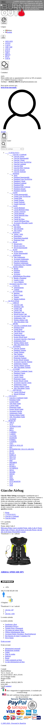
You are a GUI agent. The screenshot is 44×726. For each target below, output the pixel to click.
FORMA (12, 440)
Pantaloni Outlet (14, 400)
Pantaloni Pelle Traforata (22, 187)
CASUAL (14, 286)
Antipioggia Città (19, 318)
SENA (11, 470)
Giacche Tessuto (19, 170)
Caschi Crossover (20, 211)
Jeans (15, 175)
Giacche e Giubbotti (17, 154)
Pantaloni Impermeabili (21, 177)
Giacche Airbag (19, 156)
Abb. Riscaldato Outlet (17, 417)
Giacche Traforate (20, 172)
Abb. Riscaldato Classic (22, 388)
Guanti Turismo (19, 352)
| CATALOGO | (12, 153)
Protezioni (14, 232)
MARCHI (10, 421)
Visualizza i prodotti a (9, 663)
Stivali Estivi (18, 244)
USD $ (7, 58)
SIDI (11, 476)
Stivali (13, 242)
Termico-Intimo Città (21, 320)
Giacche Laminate (20, 164)
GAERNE (13, 441)
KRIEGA (12, 455)
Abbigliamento (19, 287)
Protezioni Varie (19, 240)
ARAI (11, 428)
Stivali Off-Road (19, 394)
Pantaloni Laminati (20, 183)
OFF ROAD (15, 390)
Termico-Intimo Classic (21, 386)
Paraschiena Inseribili (21, 238)
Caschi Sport (18, 333)
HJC (10, 447)
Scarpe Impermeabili (21, 253)
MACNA (12, 457)
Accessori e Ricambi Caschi (23, 223)
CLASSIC (14, 369)
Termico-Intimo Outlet (16, 415)
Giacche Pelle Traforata (21, 168)
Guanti (13, 192)
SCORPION (13, 468)
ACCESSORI (15, 291)
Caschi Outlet (14, 405)
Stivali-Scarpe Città (20, 314)
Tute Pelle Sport (19, 331)
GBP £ (7, 53)
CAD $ (7, 45)
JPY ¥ (7, 56)
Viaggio (16, 297)
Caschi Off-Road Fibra (21, 221)
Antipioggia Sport (20, 341)
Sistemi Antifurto (19, 299)
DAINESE (13, 438)
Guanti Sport (18, 329)
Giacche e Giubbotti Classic (23, 371)
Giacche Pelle (18, 166)
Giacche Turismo (19, 348)
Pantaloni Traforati (20, 191)
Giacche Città (18, 305)
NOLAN (12, 459)
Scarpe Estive (18, 251)
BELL (11, 430)
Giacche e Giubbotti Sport (22, 326)
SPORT (13, 324)
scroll (2, 688)
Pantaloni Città (19, 307)
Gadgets (16, 289)
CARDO (12, 434)
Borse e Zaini (18, 295)
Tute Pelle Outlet (15, 403)
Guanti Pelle (18, 198)
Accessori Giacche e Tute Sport (24, 339)
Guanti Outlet (14, 402)
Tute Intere (17, 227)
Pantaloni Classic (19, 373)
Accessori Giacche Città (22, 316)
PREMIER (13, 462)
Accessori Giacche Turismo (23, 362)
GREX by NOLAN (16, 445)
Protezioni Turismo (20, 358)
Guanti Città (18, 308)
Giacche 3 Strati (19, 160)
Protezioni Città (19, 312)
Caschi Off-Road (19, 392)
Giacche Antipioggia (21, 261)
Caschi (13, 206)
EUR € (7, 51)
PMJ (10, 460)
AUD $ (7, 43)
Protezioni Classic (20, 379)
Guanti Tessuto (19, 200)
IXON (11, 451)
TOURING (15, 346)
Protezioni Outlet (15, 407)
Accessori (17, 274)
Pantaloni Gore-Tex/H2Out (23, 179)
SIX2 (11, 478)
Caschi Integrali (19, 213)
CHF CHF (8, 47)
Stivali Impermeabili (20, 248)
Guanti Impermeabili (21, 194)
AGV (11, 424)
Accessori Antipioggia (21, 259)
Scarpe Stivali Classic (21, 381)
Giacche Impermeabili (21, 158)
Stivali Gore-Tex (19, 246)
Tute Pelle (14, 225)
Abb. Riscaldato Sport (21, 345)
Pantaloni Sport (19, 327)
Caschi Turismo (19, 356)
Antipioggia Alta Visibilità (22, 265)
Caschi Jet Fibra (19, 219)
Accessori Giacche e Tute (18, 284)
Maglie (16, 268)
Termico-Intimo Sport (21, 343)
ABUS (11, 422)
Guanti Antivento (19, 204)
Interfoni (16, 293)
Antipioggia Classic (20, 384)
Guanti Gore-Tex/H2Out (22, 196)
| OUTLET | (11, 396)
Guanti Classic (18, 375)
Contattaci (8, 686)
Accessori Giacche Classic (23, 383)
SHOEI (12, 474)
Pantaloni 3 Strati (19, 181)
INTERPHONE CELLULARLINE (21, 449)
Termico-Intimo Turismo (22, 365)
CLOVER (12, 436)
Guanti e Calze (19, 280)
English (9, 32)
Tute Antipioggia (19, 257)
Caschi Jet (17, 217)
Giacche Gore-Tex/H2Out (22, 162)
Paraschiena (18, 236)
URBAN (14, 303)
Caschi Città (18, 310)
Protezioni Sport (19, 335)
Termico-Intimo (16, 267)
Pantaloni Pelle (19, 185)
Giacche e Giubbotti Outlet (18, 398)
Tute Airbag (18, 230)
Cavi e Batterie (19, 282)
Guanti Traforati (19, 202)
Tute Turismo (18, 354)
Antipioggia (15, 255)
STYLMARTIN (15, 481)
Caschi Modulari (19, 208)
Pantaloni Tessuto (20, 189)
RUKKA (12, 466)
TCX (11, 483)
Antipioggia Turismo (21, 364)
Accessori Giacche (15, 411)
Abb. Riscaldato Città (21, 322)
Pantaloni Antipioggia (21, 263)
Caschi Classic (18, 377)
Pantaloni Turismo (20, 350)
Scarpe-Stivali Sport (20, 337)
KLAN (11, 453)
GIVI (11, 443)
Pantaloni (14, 173)
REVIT (12, 464)
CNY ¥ (7, 49)
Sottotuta (17, 272)
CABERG (13, 432)
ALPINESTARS (15, 426)
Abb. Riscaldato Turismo (22, 367)
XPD (11, 485)
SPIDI (11, 479)
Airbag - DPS (18, 234)
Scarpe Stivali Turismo (21, 360)
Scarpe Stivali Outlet (16, 409)
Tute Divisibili (18, 229)
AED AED (9, 41)
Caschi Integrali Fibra (21, 215)
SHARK (12, 472)
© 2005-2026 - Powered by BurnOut (13, 723)
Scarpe (13, 249)
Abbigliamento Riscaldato (19, 276)
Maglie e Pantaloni (20, 278)
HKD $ (7, 55)
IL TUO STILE (12, 301)
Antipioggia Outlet (15, 413)
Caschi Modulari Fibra (21, 210)
